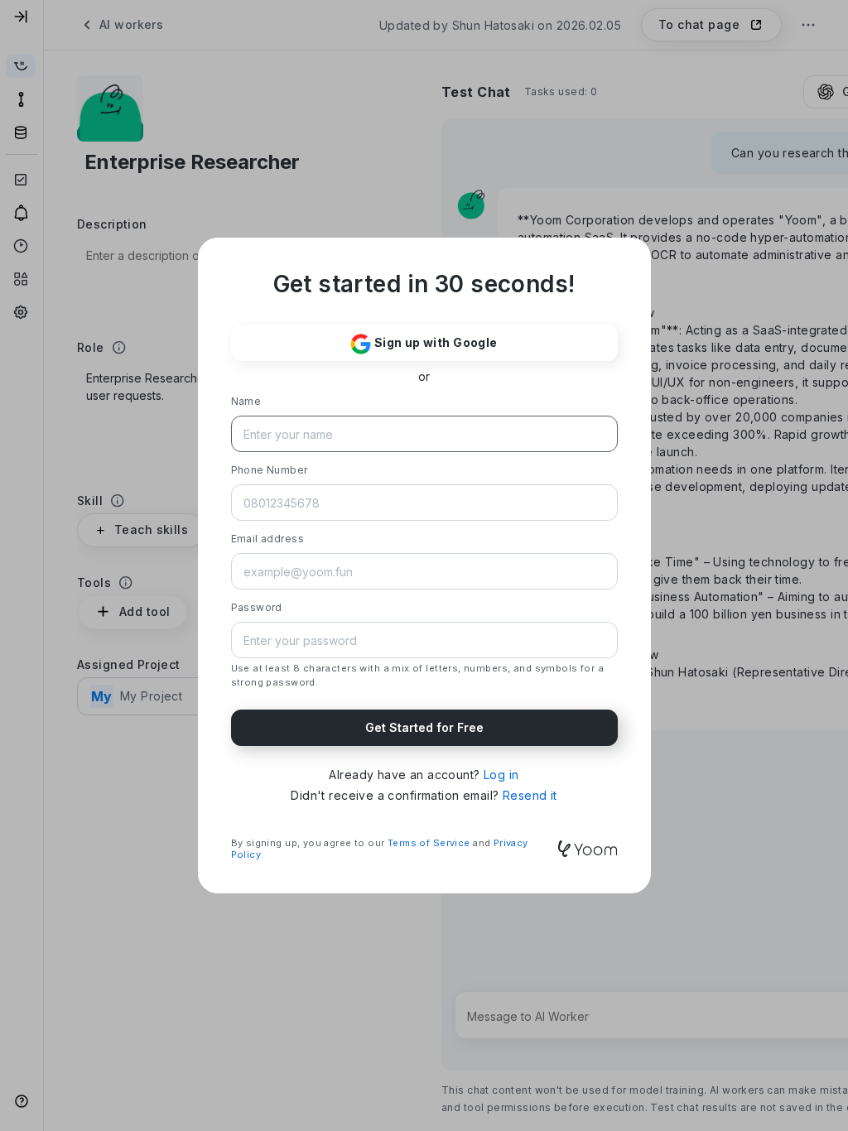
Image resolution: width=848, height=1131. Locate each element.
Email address (267, 538)
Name (246, 401)
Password (256, 607)
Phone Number (269, 470)
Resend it (530, 795)
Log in (501, 775)
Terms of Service (429, 843)
